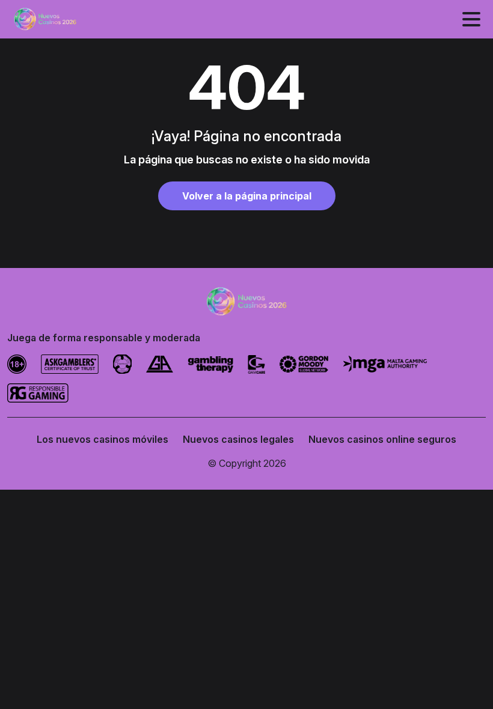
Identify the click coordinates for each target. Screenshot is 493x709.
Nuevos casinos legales (238, 439)
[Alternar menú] (471, 19)
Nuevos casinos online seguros (382, 439)
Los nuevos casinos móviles (102, 439)
